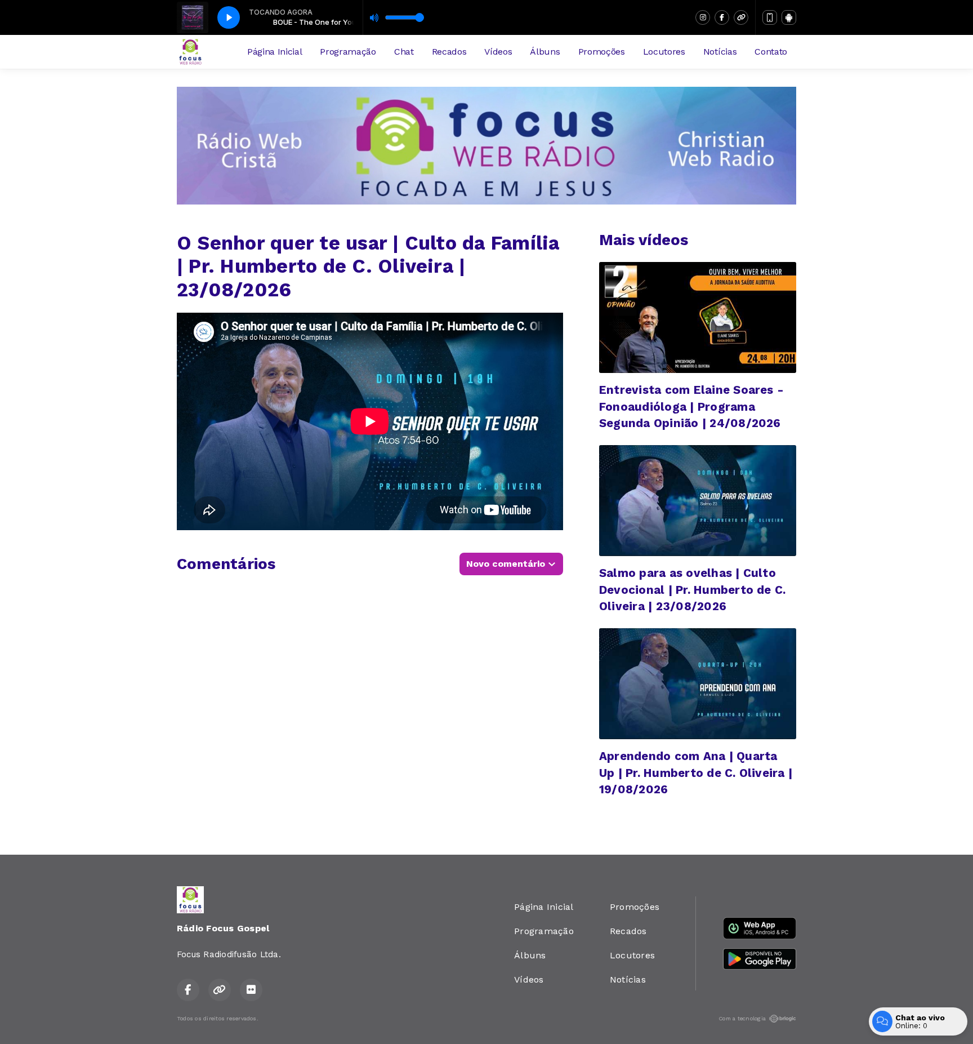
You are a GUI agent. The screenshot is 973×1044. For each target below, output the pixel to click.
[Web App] (769, 17)
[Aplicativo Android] (789, 17)
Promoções (601, 51)
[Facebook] (722, 17)
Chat (404, 51)
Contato (771, 51)
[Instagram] (702, 17)
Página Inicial (274, 51)
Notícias (720, 51)
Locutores (664, 51)
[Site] (741, 17)
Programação (348, 51)
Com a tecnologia (742, 1018)
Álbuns (545, 51)
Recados (449, 51)
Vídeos (498, 51)
